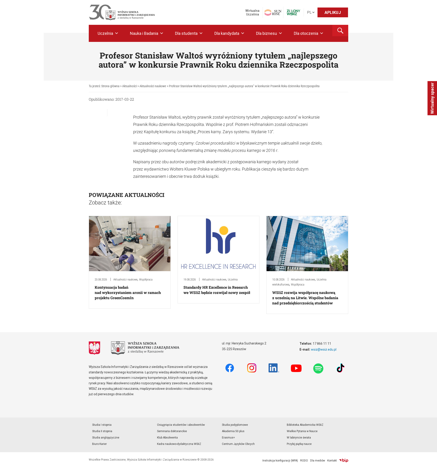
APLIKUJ (333, 12)
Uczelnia (105, 33)
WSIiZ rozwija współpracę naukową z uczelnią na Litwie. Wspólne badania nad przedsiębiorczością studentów (305, 297)
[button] (340, 30)
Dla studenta (186, 33)
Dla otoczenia (306, 33)
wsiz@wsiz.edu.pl (323, 349)
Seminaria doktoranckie (172, 431)
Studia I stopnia (102, 424)
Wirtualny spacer (432, 98)
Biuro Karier (99, 444)
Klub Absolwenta (167, 437)
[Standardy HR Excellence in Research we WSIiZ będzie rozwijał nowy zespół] (218, 243)
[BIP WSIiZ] (343, 461)
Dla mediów (317, 460)
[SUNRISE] (273, 12)
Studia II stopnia (102, 431)
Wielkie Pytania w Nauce (302, 431)
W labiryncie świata (299, 437)
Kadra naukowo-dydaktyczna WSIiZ (179, 444)
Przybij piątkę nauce (299, 444)
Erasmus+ (228, 437)
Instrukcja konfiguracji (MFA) (280, 460)
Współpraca (145, 279)
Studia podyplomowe (235, 424)
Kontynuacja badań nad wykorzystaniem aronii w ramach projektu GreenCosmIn (128, 292)
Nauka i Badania (144, 33)
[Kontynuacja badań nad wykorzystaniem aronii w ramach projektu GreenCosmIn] (129, 243)
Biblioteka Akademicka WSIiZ (305, 424)
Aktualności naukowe (125, 279)
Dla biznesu (266, 33)
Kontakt (332, 460)
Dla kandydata (226, 33)
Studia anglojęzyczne (105, 437)
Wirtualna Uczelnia (252, 12)
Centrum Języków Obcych (238, 444)
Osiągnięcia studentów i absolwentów (181, 424)
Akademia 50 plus (233, 431)
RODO (304, 460)
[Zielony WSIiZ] (293, 12)
